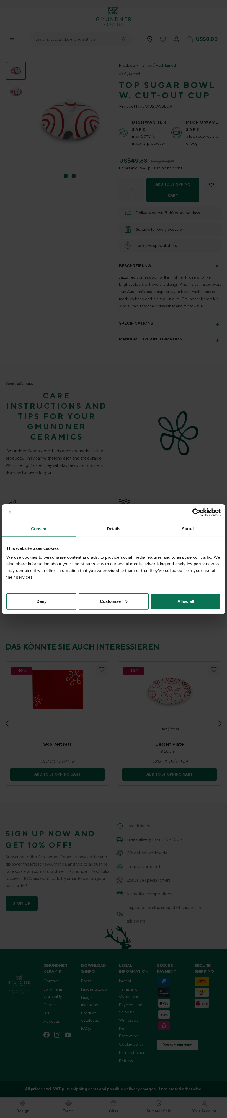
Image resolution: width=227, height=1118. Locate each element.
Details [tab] (113, 528)
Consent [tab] (39, 528)
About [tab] (188, 528)
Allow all (185, 601)
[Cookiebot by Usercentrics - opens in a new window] (196, 512)
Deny (42, 601)
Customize (110, 601)
